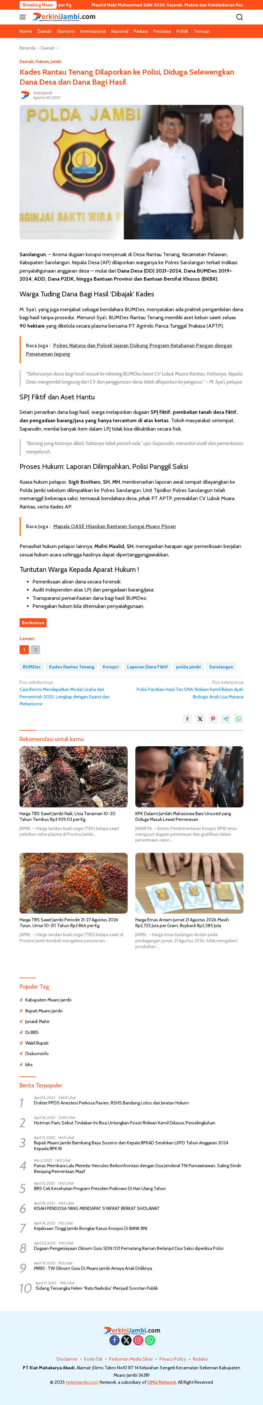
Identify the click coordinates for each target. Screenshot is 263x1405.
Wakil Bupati (36, 1043)
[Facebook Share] (187, 719)
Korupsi (111, 667)
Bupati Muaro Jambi (44, 1011)
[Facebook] (114, 1340)
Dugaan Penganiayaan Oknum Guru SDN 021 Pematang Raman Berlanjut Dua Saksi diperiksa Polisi (129, 1248)
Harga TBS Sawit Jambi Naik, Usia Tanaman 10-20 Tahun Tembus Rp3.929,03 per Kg (67, 816)
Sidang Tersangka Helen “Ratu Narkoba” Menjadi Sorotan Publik (97, 1288)
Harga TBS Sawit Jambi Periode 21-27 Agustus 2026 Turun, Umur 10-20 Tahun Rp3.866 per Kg (69, 922)
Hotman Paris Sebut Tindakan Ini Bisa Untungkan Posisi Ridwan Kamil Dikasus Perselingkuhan (124, 1123)
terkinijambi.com (82, 1382)
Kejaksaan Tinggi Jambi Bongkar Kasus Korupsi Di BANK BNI (90, 1228)
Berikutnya (33, 623)
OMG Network (161, 1382)
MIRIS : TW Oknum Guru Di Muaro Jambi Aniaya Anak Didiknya (93, 1268)
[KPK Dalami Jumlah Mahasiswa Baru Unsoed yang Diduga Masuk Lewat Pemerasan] (189, 776)
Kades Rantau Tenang (71, 667)
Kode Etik (93, 1359)
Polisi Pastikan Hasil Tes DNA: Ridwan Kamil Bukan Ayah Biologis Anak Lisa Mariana (190, 689)
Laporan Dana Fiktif (147, 667)
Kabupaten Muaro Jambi (48, 1000)
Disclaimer (66, 1359)
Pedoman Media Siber (131, 1359)
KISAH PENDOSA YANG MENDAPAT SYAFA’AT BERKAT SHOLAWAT (97, 1208)
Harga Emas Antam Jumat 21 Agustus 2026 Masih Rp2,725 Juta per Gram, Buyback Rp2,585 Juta (182, 922)
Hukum (42, 61)
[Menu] (24, 17)
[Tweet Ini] (200, 719)
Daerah (26, 61)
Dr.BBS (32, 1032)
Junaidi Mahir (37, 1021)
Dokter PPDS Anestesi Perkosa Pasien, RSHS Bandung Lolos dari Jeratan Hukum (111, 1103)
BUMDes (32, 667)
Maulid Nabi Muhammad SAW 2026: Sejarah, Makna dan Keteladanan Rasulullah (145, 5)
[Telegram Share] (226, 719)
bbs (29, 1064)
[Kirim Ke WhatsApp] (238, 719)
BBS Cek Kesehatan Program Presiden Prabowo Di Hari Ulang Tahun (100, 1188)
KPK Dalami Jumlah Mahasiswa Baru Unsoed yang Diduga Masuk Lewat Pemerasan (183, 816)
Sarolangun (221, 667)
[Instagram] (138, 1340)
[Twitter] (126, 1340)
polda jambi (188, 667)
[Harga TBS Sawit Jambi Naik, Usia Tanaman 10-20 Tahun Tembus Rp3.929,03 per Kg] (74, 776)
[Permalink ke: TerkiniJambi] (25, 95)
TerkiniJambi (42, 92)
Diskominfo (37, 1053)
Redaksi (200, 1359)
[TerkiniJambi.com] (63, 17)
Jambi (56, 61)
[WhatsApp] (150, 1340)
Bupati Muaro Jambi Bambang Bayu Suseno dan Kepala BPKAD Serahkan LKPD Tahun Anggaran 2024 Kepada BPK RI (131, 1145)
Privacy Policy (172, 1359)
